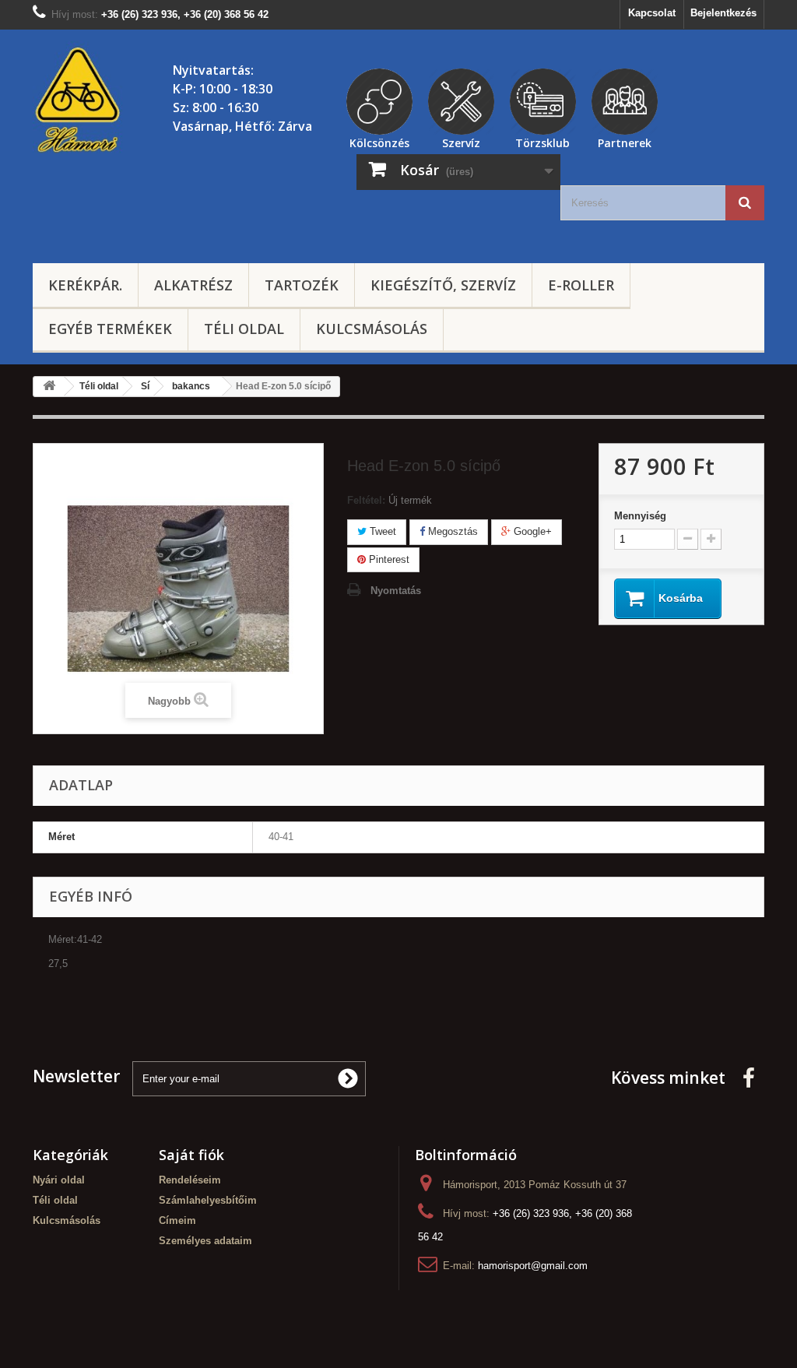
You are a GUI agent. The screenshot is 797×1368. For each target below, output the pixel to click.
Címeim (177, 1220)
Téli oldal (244, 328)
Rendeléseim (190, 1180)
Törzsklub (542, 140)
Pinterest (387, 559)
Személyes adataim (205, 1241)
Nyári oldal (59, 1180)
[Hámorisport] (79, 100)
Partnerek (624, 140)
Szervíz (461, 140)
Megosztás (451, 531)
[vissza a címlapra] (49, 386)
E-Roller (581, 285)
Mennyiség (640, 516)
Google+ (531, 531)
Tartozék (302, 285)
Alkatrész (193, 285)
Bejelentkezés (723, 13)
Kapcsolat (652, 13)
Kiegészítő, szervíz (443, 285)
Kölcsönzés (379, 140)
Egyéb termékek (110, 328)
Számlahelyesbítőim (208, 1200)
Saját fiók (191, 1154)
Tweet (381, 531)
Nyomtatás (395, 590)
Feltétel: (366, 500)
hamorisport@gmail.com (533, 1265)
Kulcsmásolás (371, 328)
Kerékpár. (85, 285)
